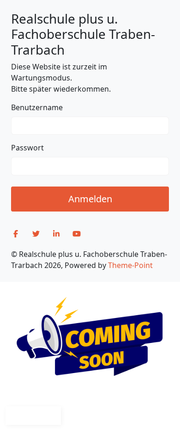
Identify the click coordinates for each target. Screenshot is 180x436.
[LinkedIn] (56, 234)
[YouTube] (76, 234)
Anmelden (90, 199)
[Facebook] (15, 234)
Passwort (27, 148)
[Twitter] (36, 234)
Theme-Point (130, 265)
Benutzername (37, 107)
